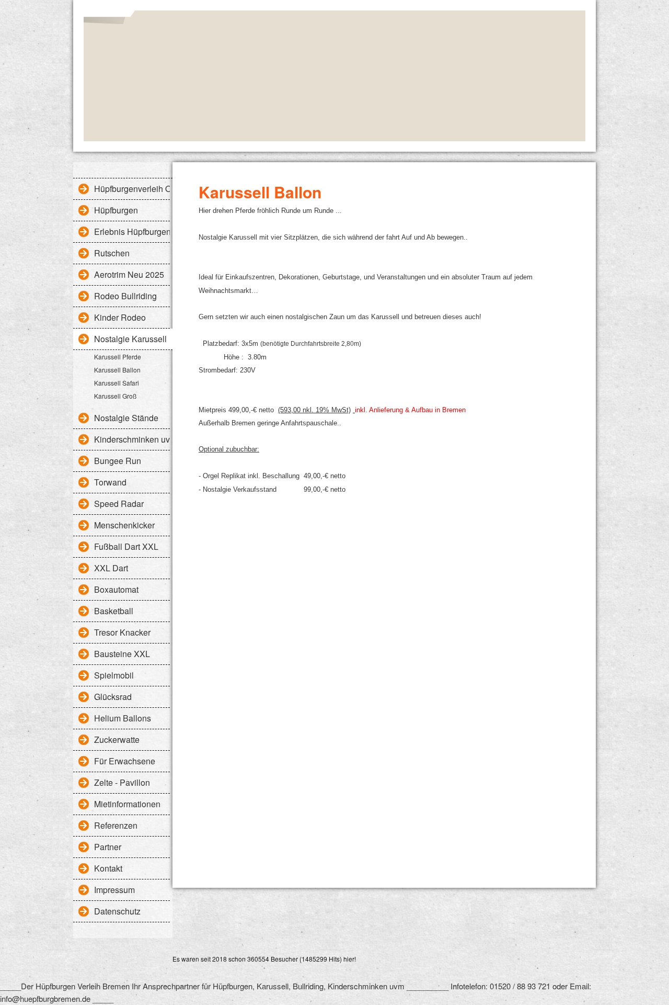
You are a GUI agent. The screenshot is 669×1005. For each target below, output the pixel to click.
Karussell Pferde (117, 356)
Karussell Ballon (117, 369)
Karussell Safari (116, 382)
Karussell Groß (115, 395)
